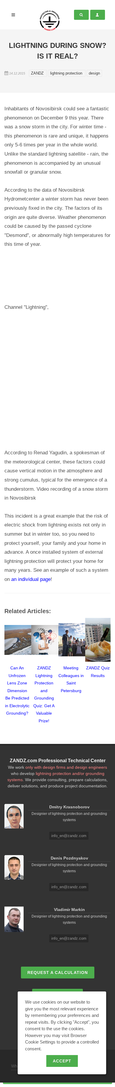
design (94, 73)
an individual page (31, 579)
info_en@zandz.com (68, 836)
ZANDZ (38, 73)
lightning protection (66, 73)
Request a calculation (57, 972)
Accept (62, 1061)
